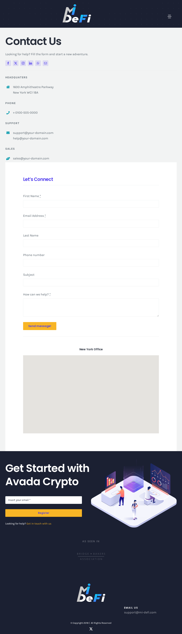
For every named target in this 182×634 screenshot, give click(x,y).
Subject (28, 275)
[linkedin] (30, 63)
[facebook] (8, 63)
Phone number (34, 255)
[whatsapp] (38, 63)
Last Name (30, 235)
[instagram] (23, 63)
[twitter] (15, 63)
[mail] (45, 63)
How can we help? (37, 294)
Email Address (34, 216)
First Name (32, 196)
